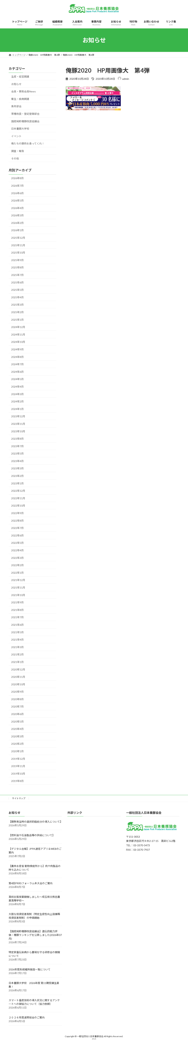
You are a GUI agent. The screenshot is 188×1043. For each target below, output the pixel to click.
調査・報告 (17, 151)
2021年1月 (17, 661)
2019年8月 (17, 781)
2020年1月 (17, 751)
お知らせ (16, 84)
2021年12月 (18, 580)
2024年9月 (17, 349)
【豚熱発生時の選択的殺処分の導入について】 (36, 821)
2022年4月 (17, 550)
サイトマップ (18, 798)
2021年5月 (17, 632)
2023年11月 (18, 423)
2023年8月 (17, 438)
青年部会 (16, 106)
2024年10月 (18, 342)
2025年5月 (17, 289)
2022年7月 (17, 527)
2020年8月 (17, 699)
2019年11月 (18, 766)
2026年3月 (17, 215)
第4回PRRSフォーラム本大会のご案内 (31, 883)
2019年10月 (18, 773)
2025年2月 (17, 312)
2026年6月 (17, 193)
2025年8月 (17, 267)
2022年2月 (17, 565)
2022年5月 (17, 543)
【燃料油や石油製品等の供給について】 (32, 835)
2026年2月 (17, 222)
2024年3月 (17, 394)
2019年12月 (18, 758)
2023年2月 (17, 475)
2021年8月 (17, 609)
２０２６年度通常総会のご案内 (27, 1017)
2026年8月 (17, 178)
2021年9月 (17, 602)
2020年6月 (17, 714)
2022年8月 (17, 520)
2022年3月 (17, 557)
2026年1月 (17, 230)
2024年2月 (17, 401)
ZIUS (94, 1039)
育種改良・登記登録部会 (25, 113)
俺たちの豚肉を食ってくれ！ (27, 143)
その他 (15, 158)
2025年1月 (17, 319)
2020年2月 (17, 743)
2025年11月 (18, 245)
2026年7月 (17, 185)
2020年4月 (17, 728)
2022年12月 (18, 490)
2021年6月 (17, 624)
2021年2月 (17, 654)
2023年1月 (17, 483)
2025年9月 (17, 260)
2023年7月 (17, 446)
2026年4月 (17, 208)
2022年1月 (17, 572)
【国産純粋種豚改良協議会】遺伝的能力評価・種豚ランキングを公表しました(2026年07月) (35, 935)
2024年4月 (17, 386)
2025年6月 (17, 282)
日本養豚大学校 (20, 128)
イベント (16, 136)
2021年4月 (17, 639)
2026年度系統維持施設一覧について (29, 969)
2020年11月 (18, 676)
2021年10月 (18, 595)
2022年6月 (17, 535)
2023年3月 (17, 468)
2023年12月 (18, 416)
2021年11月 (18, 587)
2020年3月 (17, 736)
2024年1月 (17, 408)
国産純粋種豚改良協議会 (25, 121)
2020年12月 (18, 669)
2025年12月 (18, 237)
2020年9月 (17, 691)
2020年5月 (17, 721)
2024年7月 (17, 364)
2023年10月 (18, 431)
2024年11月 (18, 334)
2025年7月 (17, 274)
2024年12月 (18, 327)
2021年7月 (17, 617)
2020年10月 (18, 684)
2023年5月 (17, 453)
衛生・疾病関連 (20, 98)
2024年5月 (17, 379)
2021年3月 (17, 647)
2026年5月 (17, 200)
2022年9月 (17, 513)
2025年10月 (18, 252)
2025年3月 (17, 304)
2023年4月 (17, 461)
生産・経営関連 (20, 76)
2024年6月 (17, 371)
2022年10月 (18, 505)
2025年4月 (17, 297)
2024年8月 (17, 356)
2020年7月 (17, 706)
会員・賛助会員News (23, 91)
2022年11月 (18, 498)
